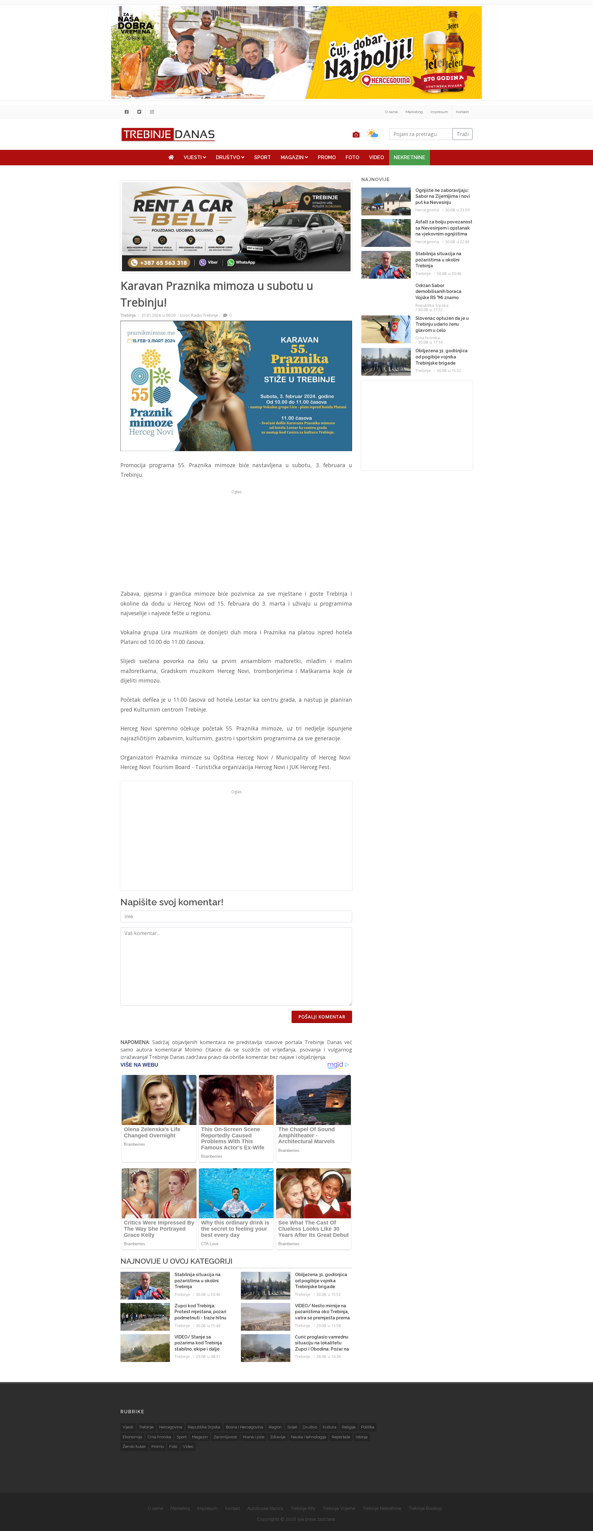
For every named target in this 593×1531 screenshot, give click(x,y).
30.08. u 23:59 (457, 210)
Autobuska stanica (265, 1508)
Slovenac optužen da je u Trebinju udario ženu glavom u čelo (442, 324)
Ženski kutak (134, 1446)
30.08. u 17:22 (430, 309)
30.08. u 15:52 (328, 1294)
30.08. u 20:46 (208, 1294)
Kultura (329, 1427)
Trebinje (128, 315)
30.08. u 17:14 (430, 342)
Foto (352, 157)
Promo (327, 157)
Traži (462, 134)
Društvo (228, 157)
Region (275, 1427)
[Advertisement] (82, 158)
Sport (262, 157)
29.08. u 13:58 (328, 1325)
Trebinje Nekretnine (382, 1508)
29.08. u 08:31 (208, 1356)
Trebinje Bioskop (425, 1508)
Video (376, 157)
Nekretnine (409, 157)
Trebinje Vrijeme (339, 1508)
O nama (391, 112)
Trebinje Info (303, 1508)
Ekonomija (132, 1437)
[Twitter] (139, 112)
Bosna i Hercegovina (244, 1427)
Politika (367, 1427)
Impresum (439, 112)
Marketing (414, 112)
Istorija (362, 1437)
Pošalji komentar (321, 1017)
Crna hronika (427, 337)
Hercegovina (427, 210)
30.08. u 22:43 (457, 241)
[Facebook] (126, 112)
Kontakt (462, 112)
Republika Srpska (431, 305)
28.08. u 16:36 (328, 1356)
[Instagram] (152, 112)
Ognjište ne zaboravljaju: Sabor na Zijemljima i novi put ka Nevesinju (442, 196)
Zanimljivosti (225, 1437)
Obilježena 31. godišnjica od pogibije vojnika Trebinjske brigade (321, 1280)
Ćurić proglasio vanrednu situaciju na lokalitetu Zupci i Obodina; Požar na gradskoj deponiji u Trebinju (322, 1349)
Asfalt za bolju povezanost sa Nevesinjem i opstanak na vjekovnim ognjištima (443, 227)
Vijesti (193, 157)
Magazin (293, 157)
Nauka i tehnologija (308, 1437)
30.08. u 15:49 (208, 1325)
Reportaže (341, 1437)
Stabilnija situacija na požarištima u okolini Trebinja (198, 1280)
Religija (348, 1427)
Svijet (292, 1427)
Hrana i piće (253, 1437)
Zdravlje (277, 1437)
